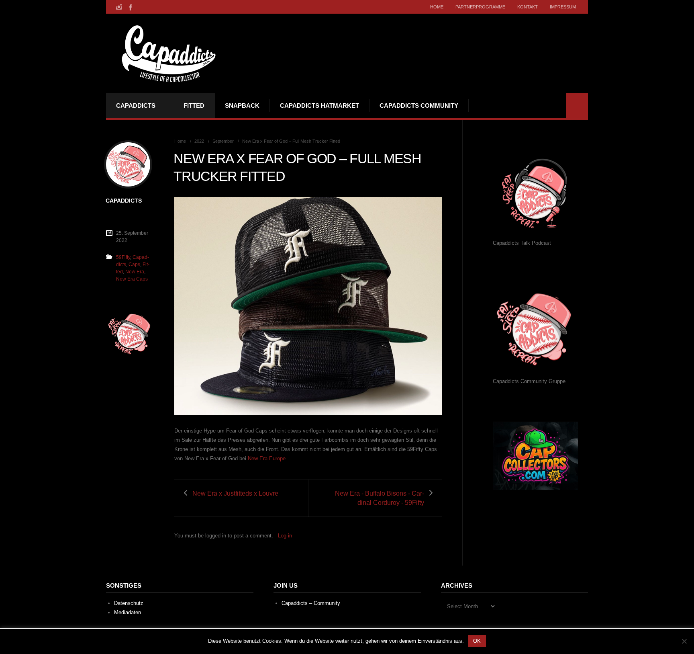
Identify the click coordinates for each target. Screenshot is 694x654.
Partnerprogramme (480, 6)
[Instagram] (118, 6)
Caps (134, 264)
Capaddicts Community (419, 105)
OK (477, 641)
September (223, 141)
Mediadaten (127, 612)
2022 (199, 141)
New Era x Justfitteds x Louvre (235, 493)
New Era (134, 272)
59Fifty (123, 257)
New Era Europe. (267, 458)
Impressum (563, 6)
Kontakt (527, 6)
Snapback (242, 105)
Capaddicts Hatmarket (319, 105)
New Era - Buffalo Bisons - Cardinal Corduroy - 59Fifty (379, 498)
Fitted (194, 105)
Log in (285, 536)
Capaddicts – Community (311, 603)
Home (436, 6)
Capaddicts (135, 105)
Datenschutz (128, 603)
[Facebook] (129, 6)
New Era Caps (132, 279)
